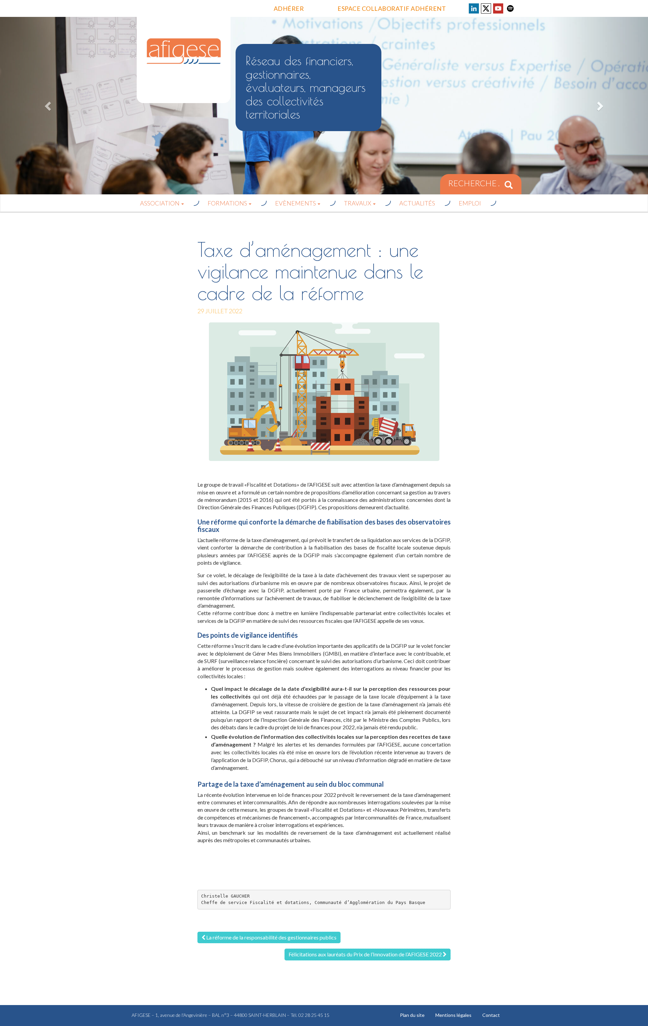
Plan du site (412, 1015)
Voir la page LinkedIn (474, 8)
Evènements (296, 203)
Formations (228, 203)
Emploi (470, 203)
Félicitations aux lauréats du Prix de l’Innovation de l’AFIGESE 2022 (366, 954)
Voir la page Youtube (498, 8)
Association (160, 203)
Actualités (417, 203)
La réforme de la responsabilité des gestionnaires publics (270, 937)
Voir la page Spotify (510, 8)
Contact (491, 1015)
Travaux (358, 203)
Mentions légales (453, 1015)
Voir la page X (486, 8)
